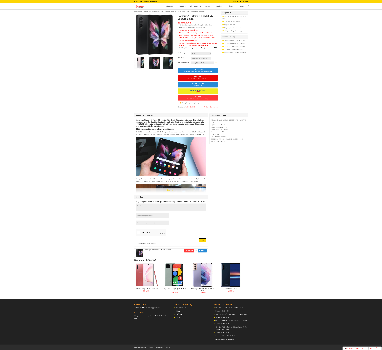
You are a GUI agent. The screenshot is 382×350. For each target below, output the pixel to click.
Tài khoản (235, 1)
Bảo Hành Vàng (183, 62)
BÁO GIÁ (242, 6)
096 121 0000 (191, 107)
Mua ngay (189, 250)
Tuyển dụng (179, 314)
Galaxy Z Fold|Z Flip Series (167, 12)
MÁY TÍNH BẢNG (194, 6)
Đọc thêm (171, 190)
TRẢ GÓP (207, 6)
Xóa (216, 63)
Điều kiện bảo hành (181, 308)
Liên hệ (178, 317)
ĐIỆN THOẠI (169, 6)
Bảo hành (181, 58)
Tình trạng (181, 53)
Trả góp (178, 311)
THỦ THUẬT (230, 6)
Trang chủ (138, 12)
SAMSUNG (154, 12)
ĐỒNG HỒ (181, 6)
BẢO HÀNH (219, 6)
